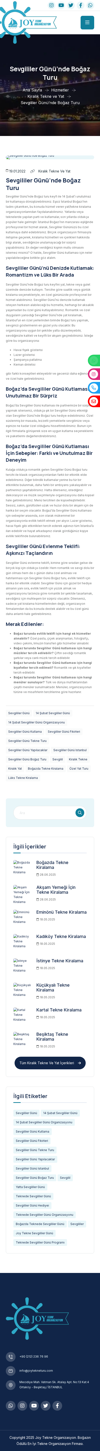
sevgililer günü (19, 713)
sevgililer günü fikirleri (64, 731)
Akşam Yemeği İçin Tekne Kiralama (55, 890)
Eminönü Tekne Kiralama (61, 912)
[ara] (79, 812)
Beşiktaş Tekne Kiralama (52, 1037)
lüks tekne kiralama (23, 778)
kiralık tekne (78, 759)
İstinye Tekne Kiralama (59, 960)
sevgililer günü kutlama (25, 731)
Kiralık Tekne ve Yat (53, 171)
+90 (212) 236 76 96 (33, 1356)
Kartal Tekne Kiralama (59, 1009)
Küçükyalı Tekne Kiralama (53, 987)
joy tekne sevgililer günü (34, 1233)
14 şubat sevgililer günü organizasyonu (36, 722)
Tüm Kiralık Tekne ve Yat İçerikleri (46, 1063)
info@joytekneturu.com (36, 1370)
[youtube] (61, 5)
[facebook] (80, 5)
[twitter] (71, 5)
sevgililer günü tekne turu (27, 741)
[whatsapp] (90, 5)
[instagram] (22, 1406)
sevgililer (77, 1224)
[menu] (87, 22)
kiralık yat (15, 768)
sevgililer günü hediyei (32, 1205)
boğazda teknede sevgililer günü (40, 1224)
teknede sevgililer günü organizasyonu (44, 1215)
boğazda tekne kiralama (45, 768)
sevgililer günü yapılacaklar (27, 750)
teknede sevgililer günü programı (40, 1242)
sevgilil (57, 759)
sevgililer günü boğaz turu (27, 759)
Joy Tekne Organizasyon (55, 1437)
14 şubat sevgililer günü (53, 713)
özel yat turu (78, 768)
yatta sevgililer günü (30, 1187)
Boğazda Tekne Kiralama (52, 865)
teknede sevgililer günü (33, 1196)
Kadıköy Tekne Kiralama (61, 936)
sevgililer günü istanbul (70, 750)
